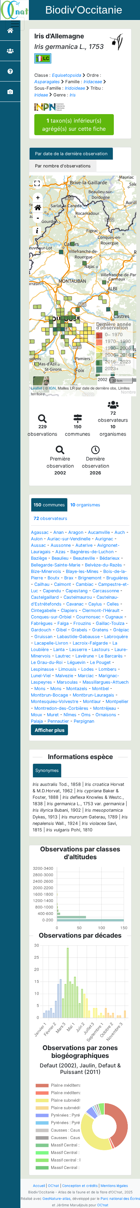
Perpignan (84, 721)
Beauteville (84, 558)
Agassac (40, 532)
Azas (60, 551)
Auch (120, 532)
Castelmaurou (78, 597)
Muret (53, 714)
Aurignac (104, 538)
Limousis (67, 669)
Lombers (108, 669)
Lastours (101, 649)
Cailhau (41, 584)
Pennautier (58, 721)
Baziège (39, 558)
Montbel (100, 688)
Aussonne (61, 545)
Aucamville (99, 532)
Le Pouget (100, 662)
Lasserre (78, 649)
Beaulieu (60, 558)
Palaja (37, 721)
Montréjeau (104, 708)
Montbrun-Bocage (49, 695)
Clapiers (69, 610)
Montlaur (92, 701)
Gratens (100, 629)
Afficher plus (50, 730)
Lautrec (63, 656)
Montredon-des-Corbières (61, 708)
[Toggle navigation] (14, 24)
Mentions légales (114, 1186)
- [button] (38, 217)
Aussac (38, 545)
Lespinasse (42, 669)
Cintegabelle (43, 610)
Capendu (52, 590)
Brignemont (90, 577)
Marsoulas (67, 682)
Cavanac (75, 604)
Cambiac (84, 584)
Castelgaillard (45, 597)
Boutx (53, 577)
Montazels (76, 688)
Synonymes (47, 770)
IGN (52, 388)
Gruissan (43, 636)
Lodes (87, 669)
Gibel (61, 629)
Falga (63, 623)
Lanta (59, 649)
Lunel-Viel (41, 675)
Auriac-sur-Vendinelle (68, 538)
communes (49, 504)
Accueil (39, 1186)
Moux (36, 714)
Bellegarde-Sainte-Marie (55, 564)
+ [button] (38, 197)
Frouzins (82, 623)
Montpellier (117, 701)
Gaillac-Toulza (110, 623)
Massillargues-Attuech (106, 682)
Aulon (36, 538)
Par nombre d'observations (63, 165)
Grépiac (121, 629)
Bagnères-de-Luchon (91, 551)
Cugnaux (114, 616)
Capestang (77, 590)
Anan (58, 532)
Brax (68, 577)
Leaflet (36, 388)
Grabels (79, 629)
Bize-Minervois (46, 571)
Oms (86, 714)
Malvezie (64, 675)
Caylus (95, 604)
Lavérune (84, 656)
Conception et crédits (80, 1186)
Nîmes (70, 714)
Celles (113, 604)
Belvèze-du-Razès (103, 564)
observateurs (50, 518)
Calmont (62, 584)
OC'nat (53, 1186)
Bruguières (117, 577)
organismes (85, 504)
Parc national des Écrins (120, 1198)
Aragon (75, 532)
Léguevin (76, 662)
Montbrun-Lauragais (93, 695)
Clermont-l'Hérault (101, 610)
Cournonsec (88, 616)
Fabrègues (42, 623)
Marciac (86, 675)
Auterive (83, 545)
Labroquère (116, 636)
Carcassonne (105, 590)
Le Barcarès (111, 656)
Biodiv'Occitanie (83, 10)
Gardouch (41, 629)
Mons (40, 688)
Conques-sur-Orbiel (51, 616)
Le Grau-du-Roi (47, 662)
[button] (38, 208)
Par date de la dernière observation (71, 153)
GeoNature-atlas (56, 1198)
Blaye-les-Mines (82, 571)
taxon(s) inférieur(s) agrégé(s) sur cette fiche (74, 124)
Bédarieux (110, 558)
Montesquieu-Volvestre (54, 701)
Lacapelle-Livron (51, 643)
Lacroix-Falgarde (90, 643)
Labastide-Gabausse (78, 636)
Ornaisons (105, 714)
